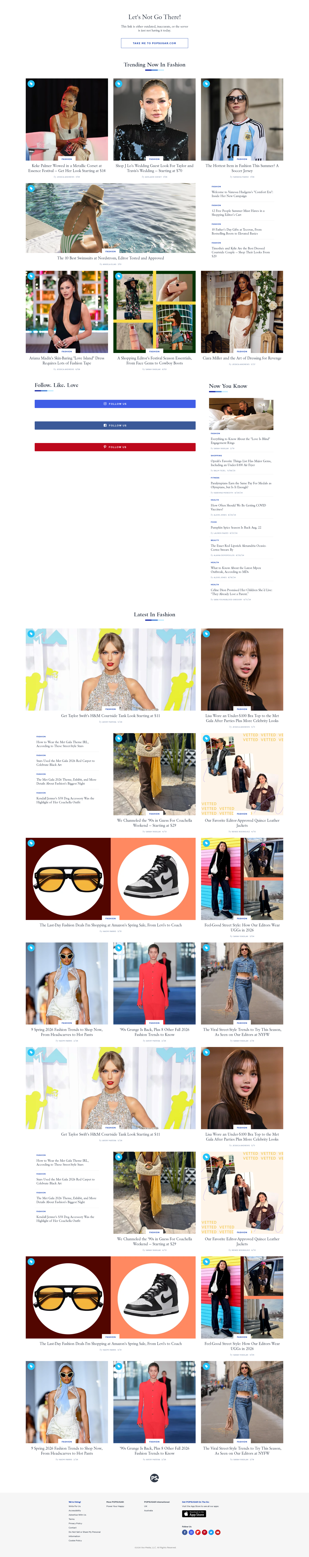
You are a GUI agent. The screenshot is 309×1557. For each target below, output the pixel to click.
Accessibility (75, 1510)
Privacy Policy (75, 1523)
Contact (73, 1527)
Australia (148, 1510)
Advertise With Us (77, 1515)
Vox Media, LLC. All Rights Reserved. (158, 1547)
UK (145, 1506)
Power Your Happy (115, 1506)
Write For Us (75, 1506)
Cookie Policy (75, 1540)
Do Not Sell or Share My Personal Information (84, 1534)
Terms (72, 1519)
